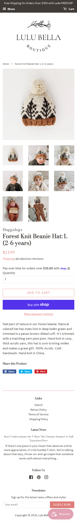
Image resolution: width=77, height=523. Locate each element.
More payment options (38, 314)
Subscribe (62, 505)
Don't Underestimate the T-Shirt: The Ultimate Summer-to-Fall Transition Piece (38, 438)
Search (38, 405)
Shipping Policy (38, 419)
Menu (11, 9)
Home (6, 64)
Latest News (38, 429)
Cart (71, 9)
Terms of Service (38, 414)
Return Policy (38, 410)
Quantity (9, 273)
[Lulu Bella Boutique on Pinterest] (39, 478)
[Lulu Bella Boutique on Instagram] (46, 478)
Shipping (8, 259)
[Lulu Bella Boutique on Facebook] (31, 478)
